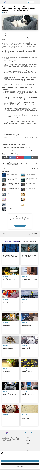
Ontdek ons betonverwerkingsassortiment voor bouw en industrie (29, 417)
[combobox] (30, 2)
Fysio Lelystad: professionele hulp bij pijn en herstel (31, 179)
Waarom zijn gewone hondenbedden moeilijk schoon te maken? (20, 137)
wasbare (32, 163)
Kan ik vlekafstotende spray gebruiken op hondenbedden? (20, 147)
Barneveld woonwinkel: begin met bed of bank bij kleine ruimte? (12, 208)
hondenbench (28, 93)
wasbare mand (15, 164)
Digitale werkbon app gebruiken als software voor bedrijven (12, 203)
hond (11, 163)
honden (14, 163)
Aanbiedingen (5, 12)
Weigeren (20, 463)
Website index (28, 447)
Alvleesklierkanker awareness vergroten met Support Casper (12, 198)
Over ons (27, 434)
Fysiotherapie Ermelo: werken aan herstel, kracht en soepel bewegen (31, 184)
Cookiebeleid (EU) (28, 445)
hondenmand (24, 163)
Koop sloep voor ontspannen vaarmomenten (11, 193)
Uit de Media (28, 440)
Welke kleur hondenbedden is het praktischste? (20, 144)
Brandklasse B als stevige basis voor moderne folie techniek (12, 179)
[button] (38, 453)
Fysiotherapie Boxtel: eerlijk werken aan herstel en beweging (31, 188)
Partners (27, 437)
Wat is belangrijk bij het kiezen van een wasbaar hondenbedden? (20, 150)
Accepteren (20, 460)
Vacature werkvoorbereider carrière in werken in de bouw (32, 198)
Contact (27, 443)
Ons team (27, 435)
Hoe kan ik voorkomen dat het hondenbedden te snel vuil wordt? (20, 141)
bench (8, 163)
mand (29, 163)
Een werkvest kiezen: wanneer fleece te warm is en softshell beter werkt (13, 174)
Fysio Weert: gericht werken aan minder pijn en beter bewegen (31, 174)
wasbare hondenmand (10, 76)
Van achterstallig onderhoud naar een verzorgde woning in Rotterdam (13, 184)
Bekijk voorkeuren (20, 466)
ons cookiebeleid (20, 457)
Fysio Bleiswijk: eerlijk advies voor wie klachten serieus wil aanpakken (13, 188)
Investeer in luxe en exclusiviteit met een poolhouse (31, 193)
